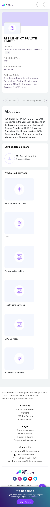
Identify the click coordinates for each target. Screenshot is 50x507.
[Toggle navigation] (45, 4)
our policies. (34, 497)
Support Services (25, 430)
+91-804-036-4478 (27, 457)
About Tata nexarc (25, 409)
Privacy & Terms (25, 437)
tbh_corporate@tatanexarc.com (27, 461)
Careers (25, 412)
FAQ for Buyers (25, 416)
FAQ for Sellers (25, 419)
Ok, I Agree (25, 502)
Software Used (25, 433)
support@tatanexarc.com (27, 451)
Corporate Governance (25, 440)
